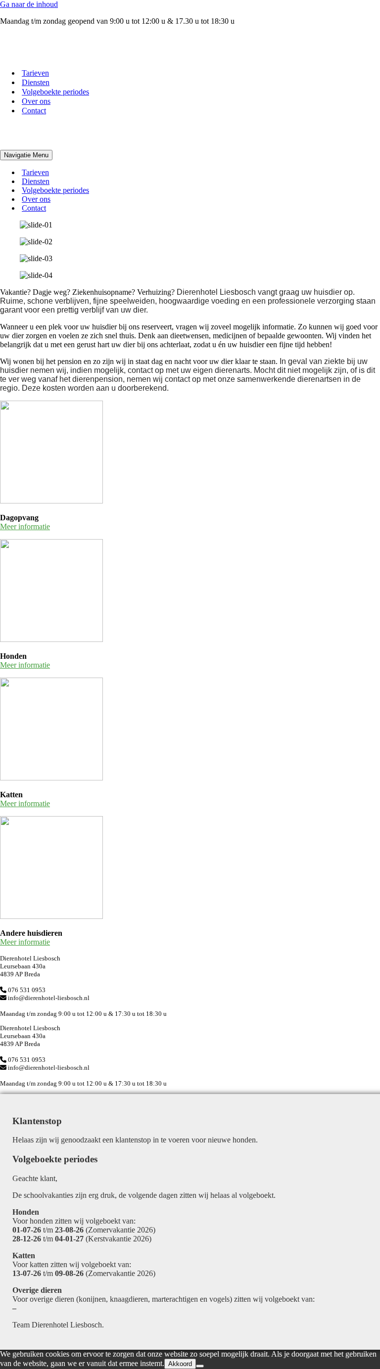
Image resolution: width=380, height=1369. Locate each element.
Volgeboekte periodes (55, 92)
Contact (34, 110)
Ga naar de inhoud (29, 4)
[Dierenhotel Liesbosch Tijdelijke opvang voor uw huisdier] (49, 55)
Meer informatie (25, 526)
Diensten (35, 82)
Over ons (36, 101)
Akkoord (180, 1364)
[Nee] (200, 1366)
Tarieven (35, 73)
